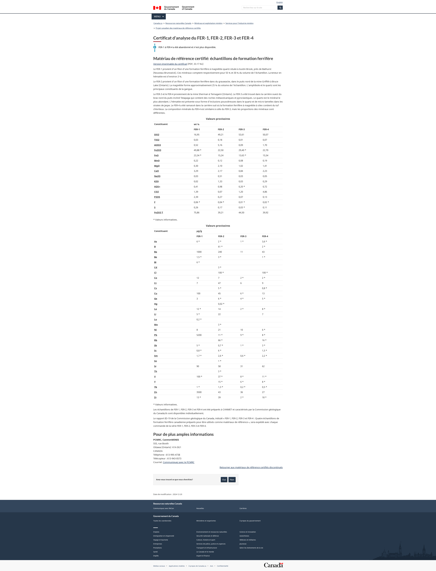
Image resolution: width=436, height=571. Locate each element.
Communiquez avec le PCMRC (178, 462)
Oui (224, 479)
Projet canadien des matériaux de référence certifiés (178, 28)
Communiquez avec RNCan (163, 508)
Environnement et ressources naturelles (211, 532)
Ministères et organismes (206, 521)
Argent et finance (203, 556)
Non (232, 479)
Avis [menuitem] (211, 566)
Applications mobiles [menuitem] (177, 566)
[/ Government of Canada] (173, 8)
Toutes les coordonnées (162, 521)
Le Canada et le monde (205, 552)
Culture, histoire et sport (205, 540)
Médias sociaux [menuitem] (159, 566)
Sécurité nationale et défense (207, 536)
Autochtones (244, 536)
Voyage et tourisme (160, 540)
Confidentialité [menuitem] (222, 566)
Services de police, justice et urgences (210, 544)
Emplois (156, 532)
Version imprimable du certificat (170, 63)
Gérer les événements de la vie (251, 548)
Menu (160, 16)
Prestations (157, 548)
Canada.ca (158, 23)
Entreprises (157, 544)
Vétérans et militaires (248, 540)
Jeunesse (243, 544)
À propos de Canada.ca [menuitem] (197, 566)
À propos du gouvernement (250, 521)
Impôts (156, 556)
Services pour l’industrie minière (239, 23)
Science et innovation (248, 532)
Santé (155, 552)
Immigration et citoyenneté (163, 536)
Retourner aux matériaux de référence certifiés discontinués (251, 467)
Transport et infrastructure (206, 548)
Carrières (243, 508)
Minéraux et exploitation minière (208, 23)
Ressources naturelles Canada (178, 23)
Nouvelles (200, 508)
